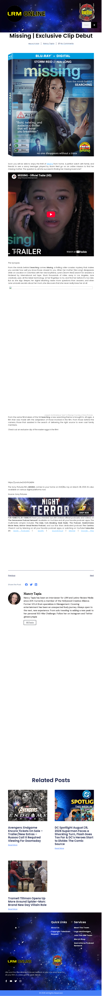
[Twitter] (16, 981)
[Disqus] (51, 671)
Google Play (87, 531)
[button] (41, 24)
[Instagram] (20, 981)
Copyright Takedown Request (60, 932)
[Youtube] (11, 981)
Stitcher (72, 531)
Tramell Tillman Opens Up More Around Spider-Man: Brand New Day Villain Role (27, 901)
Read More (12, 845)
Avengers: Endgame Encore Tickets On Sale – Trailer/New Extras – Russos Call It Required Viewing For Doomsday (25, 834)
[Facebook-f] (6, 981)
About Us (55, 927)
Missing (50, 164)
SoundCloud (57, 531)
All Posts (30, 622)
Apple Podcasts (21, 531)
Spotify (41, 531)
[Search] (94, 25)
